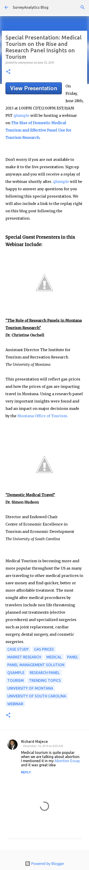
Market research (24, 657)
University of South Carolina (36, 696)
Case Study (18, 649)
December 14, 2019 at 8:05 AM (43, 745)
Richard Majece (34, 741)
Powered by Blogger (47, 864)
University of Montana (30, 688)
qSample (21, 115)
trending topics (45, 680)
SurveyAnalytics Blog (30, 7)
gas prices (44, 649)
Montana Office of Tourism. (42, 416)
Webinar (15, 704)
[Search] (82, 7)
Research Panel (45, 673)
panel (72, 657)
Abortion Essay (67, 761)
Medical (54, 657)
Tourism (15, 680)
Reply (26, 772)
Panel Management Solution (35, 665)
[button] (8, 72)
